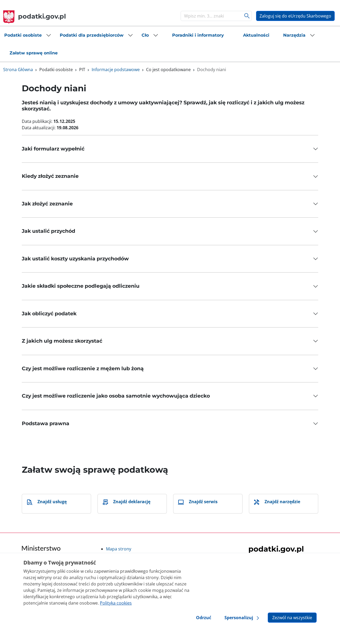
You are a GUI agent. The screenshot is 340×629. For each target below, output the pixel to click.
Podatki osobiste (23, 35)
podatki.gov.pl (42, 16)
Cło (145, 35)
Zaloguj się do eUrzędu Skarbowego (295, 16)
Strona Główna (18, 69)
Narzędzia (294, 35)
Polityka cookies (116, 603)
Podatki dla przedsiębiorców (92, 35)
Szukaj (247, 16)
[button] (28, 35)
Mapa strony (118, 549)
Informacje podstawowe (116, 69)
